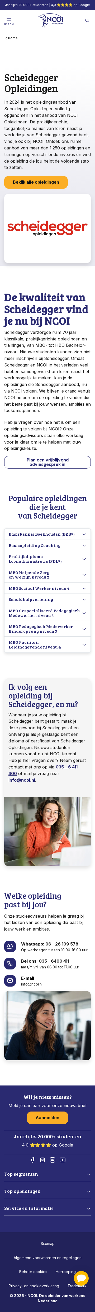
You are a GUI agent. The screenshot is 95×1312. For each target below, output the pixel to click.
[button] (81, 1278)
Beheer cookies (33, 1271)
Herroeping (66, 1271)
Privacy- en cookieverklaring (34, 1286)
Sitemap (48, 1243)
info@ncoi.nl (21, 780)
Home (13, 38)
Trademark (77, 1286)
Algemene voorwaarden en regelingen (48, 1257)
